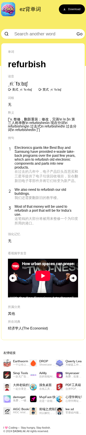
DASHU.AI (19, 431)
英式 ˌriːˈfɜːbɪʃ (52, 89)
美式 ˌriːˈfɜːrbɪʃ (22, 89)
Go (79, 33)
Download (74, 9)
